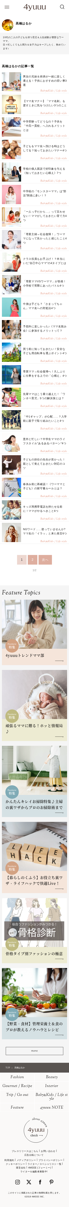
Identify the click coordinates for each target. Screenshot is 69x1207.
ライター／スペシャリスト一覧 (44, 1164)
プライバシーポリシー (51, 1160)
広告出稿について (34, 1155)
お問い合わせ (48, 1151)
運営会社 (20, 1167)
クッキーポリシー (15, 1164)
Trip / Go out (17, 1095)
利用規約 (9, 1160)
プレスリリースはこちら (25, 1151)
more (34, 1051)
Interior (51, 1086)
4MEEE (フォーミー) (39, 1167)
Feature (17, 1108)
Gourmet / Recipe (17, 1086)
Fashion (17, 1077)
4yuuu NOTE (51, 1108)
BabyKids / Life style (52, 1097)
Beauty (52, 1077)
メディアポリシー (26, 1160)
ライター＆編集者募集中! (34, 1171)
